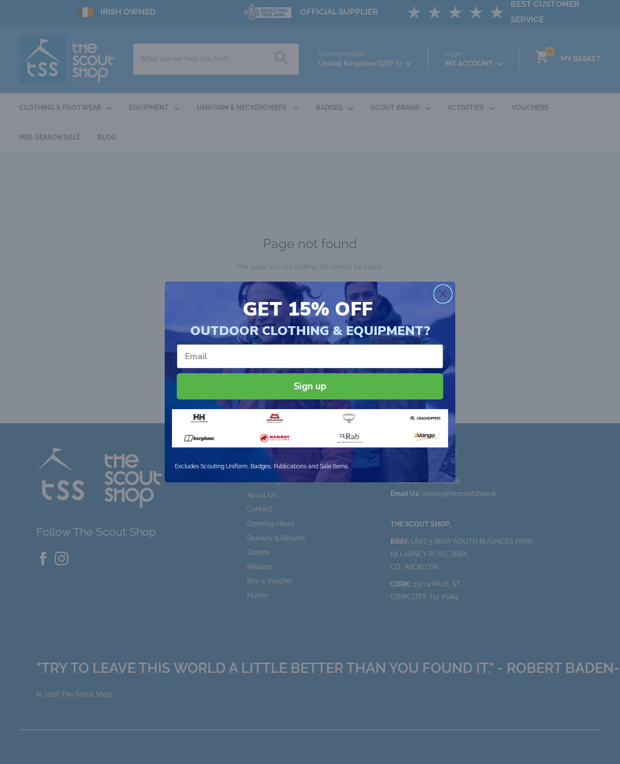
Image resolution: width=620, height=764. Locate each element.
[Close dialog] (442, 294)
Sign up (310, 386)
